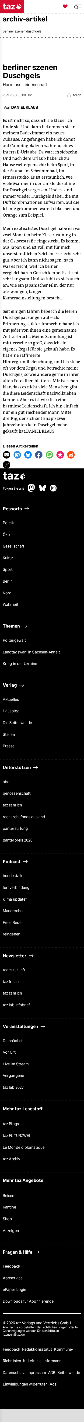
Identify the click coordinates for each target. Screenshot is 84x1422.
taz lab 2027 (13, 1087)
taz (14, 476)
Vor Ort (9, 1052)
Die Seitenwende (17, 723)
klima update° (15, 899)
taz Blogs (11, 1124)
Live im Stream (16, 1064)
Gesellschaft (13, 546)
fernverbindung (16, 887)
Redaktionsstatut (37, 1349)
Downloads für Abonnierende (28, 1301)
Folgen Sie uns (13, 488)
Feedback (11, 1266)
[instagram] (53, 490)
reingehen (11, 934)
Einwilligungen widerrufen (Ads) (30, 1384)
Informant (52, 1361)
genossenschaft (17, 793)
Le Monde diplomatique (24, 1147)
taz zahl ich (12, 805)
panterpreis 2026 (18, 840)
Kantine (9, 1207)
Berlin (8, 581)
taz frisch (11, 981)
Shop (7, 1219)
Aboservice (13, 1278)
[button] (78, 6)
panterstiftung (15, 828)
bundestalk (12, 876)
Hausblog (11, 711)
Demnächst (13, 1041)
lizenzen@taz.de (14, 1335)
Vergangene (13, 1075)
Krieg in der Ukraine (20, 663)
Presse (9, 746)
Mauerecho (13, 911)
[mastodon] (31, 490)
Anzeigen (11, 1231)
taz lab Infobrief (16, 1005)
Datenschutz (14, 1372)
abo (6, 782)
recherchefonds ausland (24, 817)
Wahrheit (10, 604)
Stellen (9, 734)
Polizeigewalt (14, 640)
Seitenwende (68, 1372)
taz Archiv (11, 1159)
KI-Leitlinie (32, 1361)
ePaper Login (14, 1289)
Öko (6, 534)
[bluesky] (42, 490)
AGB (52, 1372)
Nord (7, 593)
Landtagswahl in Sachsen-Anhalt (31, 652)
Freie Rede (12, 922)
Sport (8, 569)
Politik (8, 523)
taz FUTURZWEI (16, 1135)
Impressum (37, 1372)
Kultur (8, 558)
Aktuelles (11, 699)
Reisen (8, 1195)
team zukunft (14, 970)
